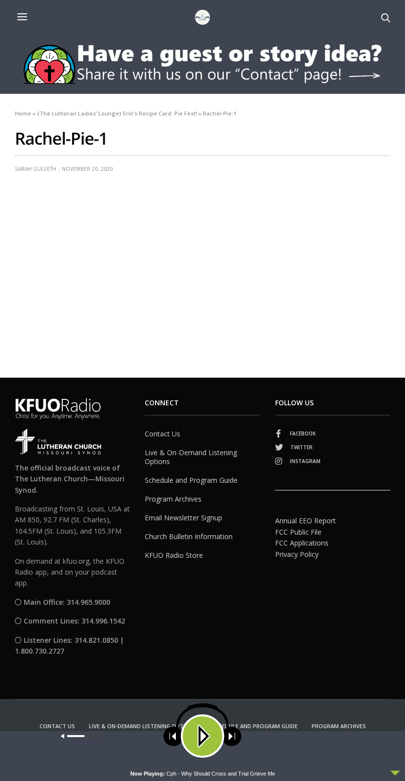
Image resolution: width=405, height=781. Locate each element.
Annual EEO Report (305, 520)
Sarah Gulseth (35, 168)
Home (23, 113)
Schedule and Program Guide (191, 480)
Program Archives (173, 499)
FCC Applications (301, 542)
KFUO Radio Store (174, 555)
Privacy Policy (297, 554)
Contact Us (162, 433)
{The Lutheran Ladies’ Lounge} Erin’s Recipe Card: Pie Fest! (117, 113)
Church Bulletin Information (189, 536)
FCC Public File (298, 532)
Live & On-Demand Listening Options (191, 457)
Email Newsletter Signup (183, 517)
